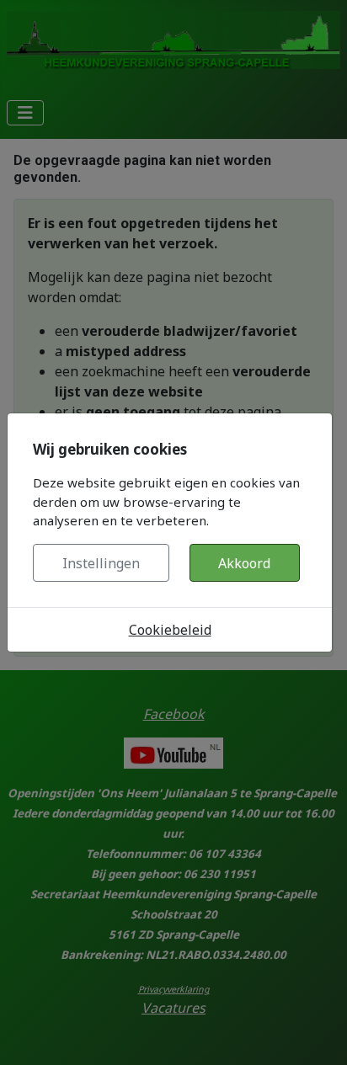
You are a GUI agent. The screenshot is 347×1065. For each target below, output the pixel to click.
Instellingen (101, 563)
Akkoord (244, 563)
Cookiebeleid (170, 629)
